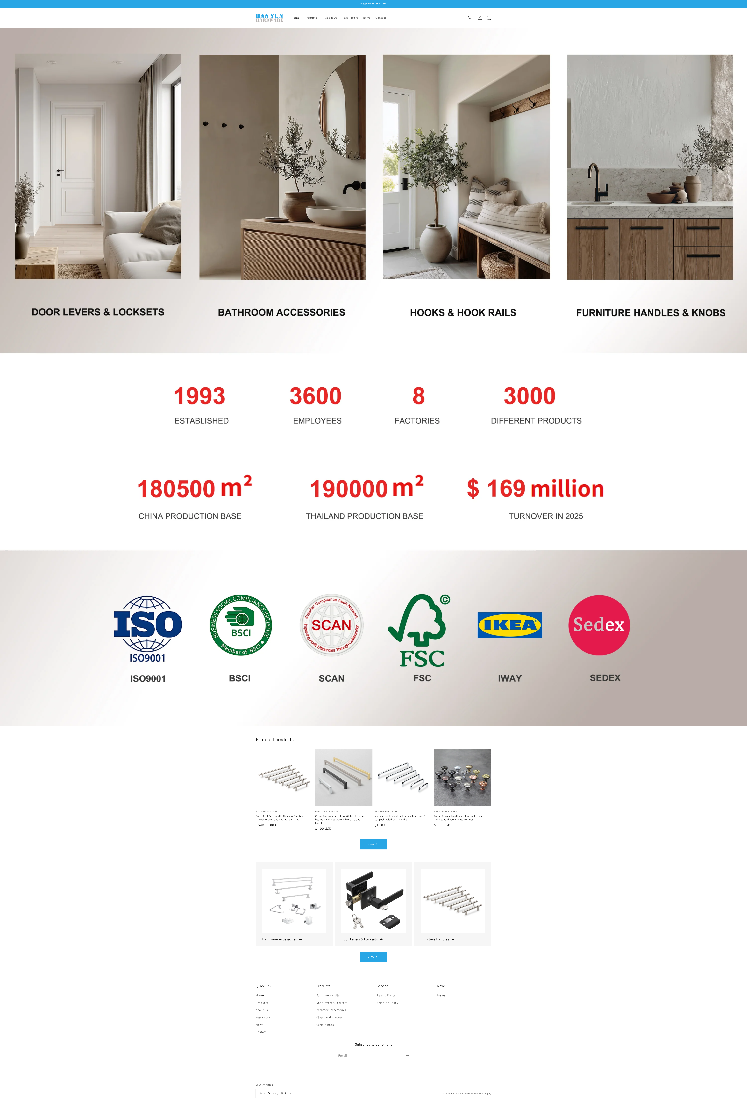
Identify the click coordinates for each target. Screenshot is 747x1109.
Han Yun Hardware (460, 1093)
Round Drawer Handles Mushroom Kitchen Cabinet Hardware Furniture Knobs (458, 817)
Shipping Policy (387, 1003)
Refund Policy (386, 995)
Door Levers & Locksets (331, 1003)
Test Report (263, 1017)
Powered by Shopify (481, 1093)
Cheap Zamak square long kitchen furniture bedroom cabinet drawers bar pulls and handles (340, 819)
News (259, 1025)
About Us (262, 1010)
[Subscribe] (407, 1055)
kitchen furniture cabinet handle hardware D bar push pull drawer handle (400, 817)
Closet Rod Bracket (329, 1017)
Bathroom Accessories (331, 1010)
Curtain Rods (325, 1025)
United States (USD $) (272, 1093)
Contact (261, 1032)
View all (373, 844)
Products (262, 1003)
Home (260, 995)
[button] (470, 17)
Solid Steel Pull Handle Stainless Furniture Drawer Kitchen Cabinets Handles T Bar (280, 817)
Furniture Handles (328, 995)
